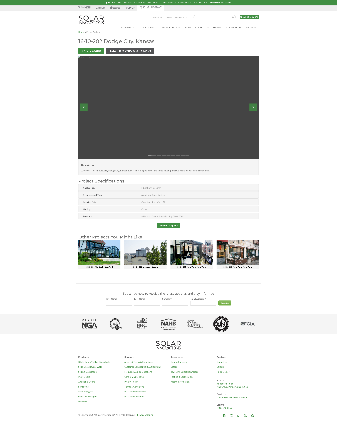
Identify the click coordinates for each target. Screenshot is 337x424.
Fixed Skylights (85, 392)
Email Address (198, 298)
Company (167, 298)
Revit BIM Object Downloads (184, 372)
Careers (169, 17)
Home (81, 32)
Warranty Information (135, 392)
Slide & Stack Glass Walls (90, 367)
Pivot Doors (84, 377)
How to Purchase (178, 362)
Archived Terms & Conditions (138, 362)
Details (173, 367)
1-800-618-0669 (224, 407)
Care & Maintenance (134, 377)
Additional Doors (86, 382)
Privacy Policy (131, 382)
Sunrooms (83, 387)
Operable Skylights (87, 397)
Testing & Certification (181, 377)
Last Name (139, 298)
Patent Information (180, 382)
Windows (82, 402)
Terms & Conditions (134, 387)
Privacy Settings (145, 414)
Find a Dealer (223, 372)
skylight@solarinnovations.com (232, 397)
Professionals (181, 17)
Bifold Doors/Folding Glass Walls (94, 362)
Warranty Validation (134, 397)
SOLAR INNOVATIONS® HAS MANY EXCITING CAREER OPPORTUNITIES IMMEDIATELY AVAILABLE (168, 2)
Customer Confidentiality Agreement (142, 367)
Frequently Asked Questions (138, 372)
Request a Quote (249, 17)
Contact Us (158, 17)
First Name (111, 298)
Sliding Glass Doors (87, 372)
